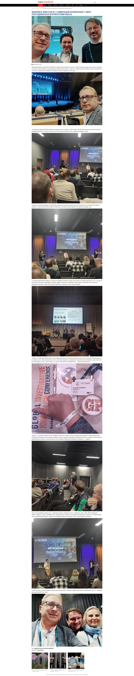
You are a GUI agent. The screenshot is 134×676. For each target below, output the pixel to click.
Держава (49, 5)
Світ (76, 5)
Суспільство (61, 5)
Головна (40, 5)
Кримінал (81, 5)
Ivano (45, 2)
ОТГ (85, 5)
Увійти (95, 2)
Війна (45, 5)
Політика (55, 5)
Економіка (68, 5)
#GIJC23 (47, 129)
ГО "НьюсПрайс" (39, 650)
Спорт (73, 5)
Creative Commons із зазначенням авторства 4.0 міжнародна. (77, 674)
